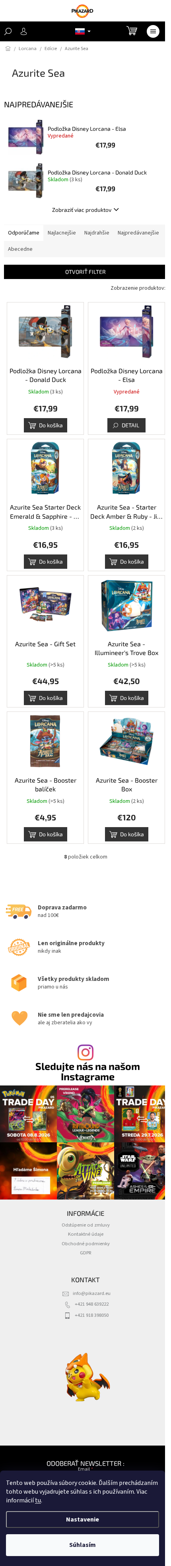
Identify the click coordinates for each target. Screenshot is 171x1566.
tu (38, 1500)
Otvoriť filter (85, 271)
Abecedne (20, 249)
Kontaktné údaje (85, 1234)
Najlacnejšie (62, 233)
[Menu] (153, 31)
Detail (130, 425)
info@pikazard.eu (92, 1293)
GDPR (85, 1252)
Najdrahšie (96, 233)
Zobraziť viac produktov (81, 209)
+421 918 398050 (92, 1315)
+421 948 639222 (92, 1304)
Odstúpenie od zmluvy (86, 1225)
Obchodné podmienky (86, 1243)
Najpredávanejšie (138, 233)
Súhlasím (82, 1545)
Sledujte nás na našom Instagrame (87, 1071)
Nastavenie (82, 1519)
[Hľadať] (8, 31)
